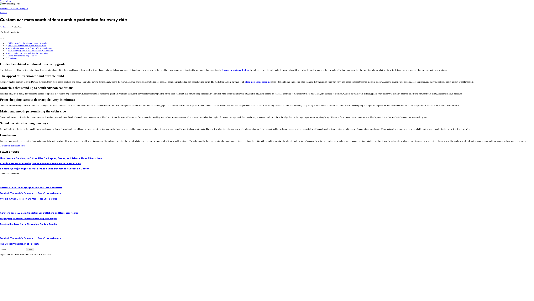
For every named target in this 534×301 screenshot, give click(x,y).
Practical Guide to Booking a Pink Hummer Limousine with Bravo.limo (40, 163)
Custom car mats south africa (12, 146)
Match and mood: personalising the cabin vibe (28, 53)
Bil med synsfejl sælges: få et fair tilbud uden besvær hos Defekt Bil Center (44, 168)
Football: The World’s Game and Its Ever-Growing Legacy (30, 193)
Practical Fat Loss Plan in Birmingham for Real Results (28, 224)
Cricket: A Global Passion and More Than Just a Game (28, 198)
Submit (30, 250)
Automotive (3, 13)
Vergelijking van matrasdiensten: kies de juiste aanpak (28, 218)
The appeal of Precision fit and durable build (27, 45)
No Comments (6, 27)
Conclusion (13, 58)
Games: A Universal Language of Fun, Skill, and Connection (31, 187)
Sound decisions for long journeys (22, 55)
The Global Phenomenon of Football (19, 243)
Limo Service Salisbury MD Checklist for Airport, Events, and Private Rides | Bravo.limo (51, 158)
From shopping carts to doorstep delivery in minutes (30, 50)
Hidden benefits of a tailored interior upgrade (27, 43)
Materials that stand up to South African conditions (30, 48)
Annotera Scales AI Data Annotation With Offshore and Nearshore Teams (39, 213)
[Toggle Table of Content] (2, 38)
